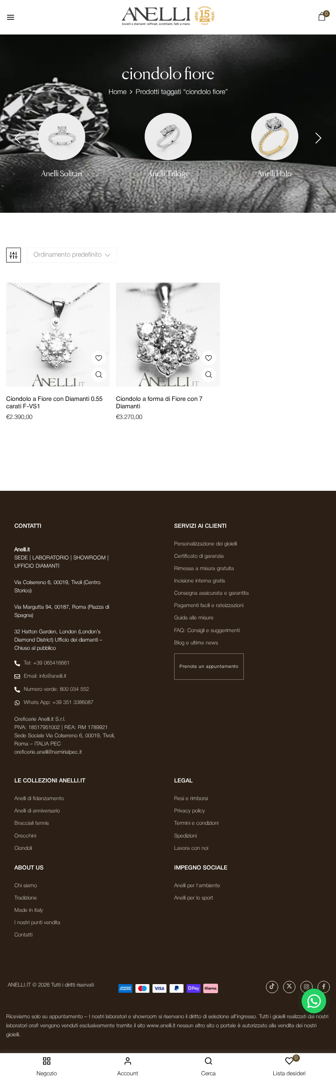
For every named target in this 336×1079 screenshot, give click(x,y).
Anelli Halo (274, 173)
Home (118, 92)
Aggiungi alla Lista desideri (98, 358)
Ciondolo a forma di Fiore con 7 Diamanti (159, 403)
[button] (322, 18)
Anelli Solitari (61, 173)
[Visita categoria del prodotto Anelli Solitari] (61, 136)
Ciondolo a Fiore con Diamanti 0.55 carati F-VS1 (54, 403)
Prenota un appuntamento (208, 667)
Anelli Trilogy (168, 173)
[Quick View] (98, 375)
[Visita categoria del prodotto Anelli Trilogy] (168, 136)
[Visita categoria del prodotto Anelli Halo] (274, 136)
